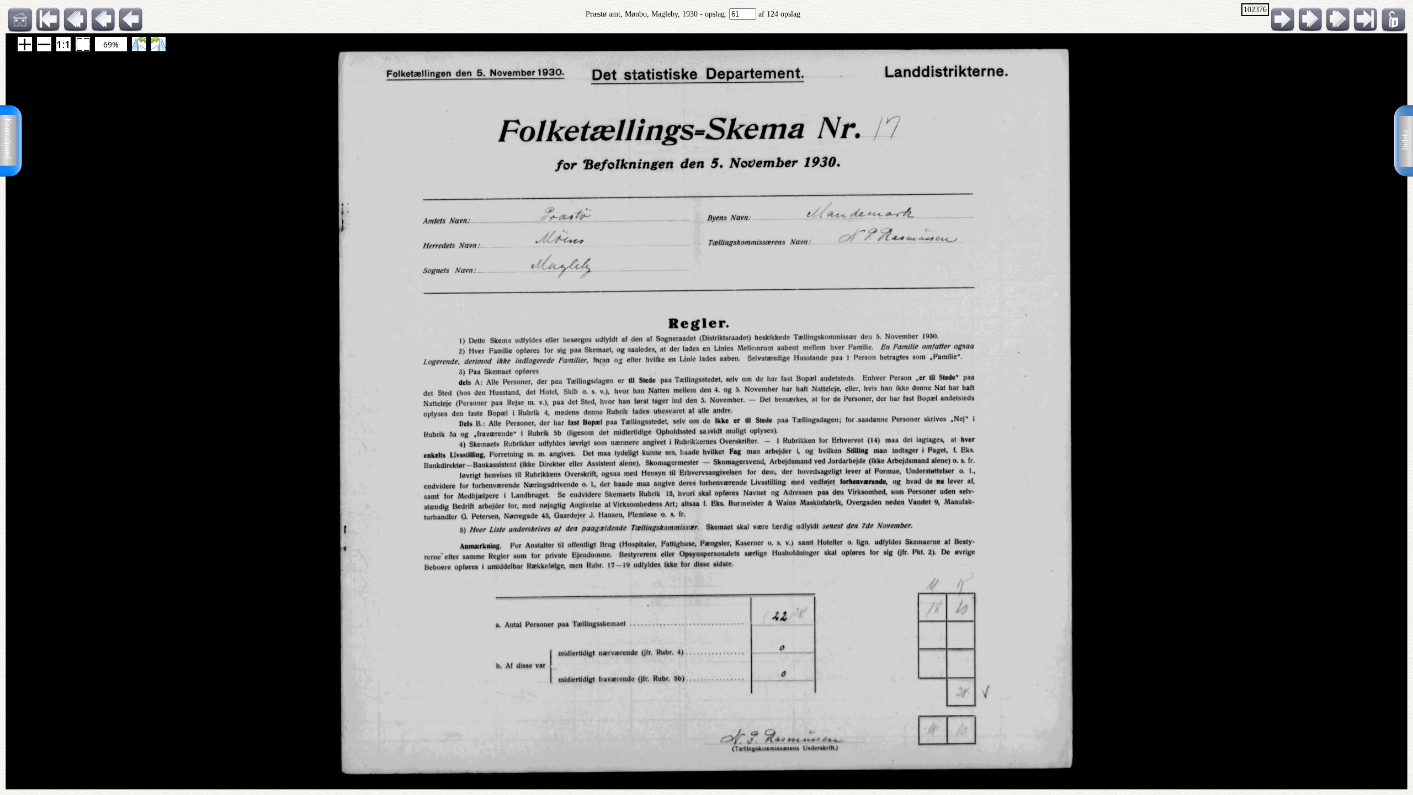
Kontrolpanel (8, 138)
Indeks (1405, 140)
